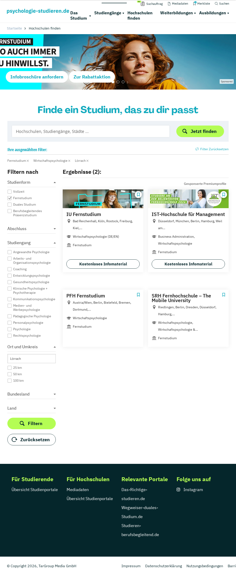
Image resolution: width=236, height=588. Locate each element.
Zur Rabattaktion (92, 77)
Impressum (131, 566)
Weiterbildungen (176, 12)
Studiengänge (107, 12)
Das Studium (78, 15)
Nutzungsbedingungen (204, 566)
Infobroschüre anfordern (36, 77)
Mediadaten (78, 489)
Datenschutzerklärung (163, 566)
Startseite (14, 28)
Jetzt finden (204, 131)
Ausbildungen (212, 12)
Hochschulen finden (140, 15)
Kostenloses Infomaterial (103, 264)
